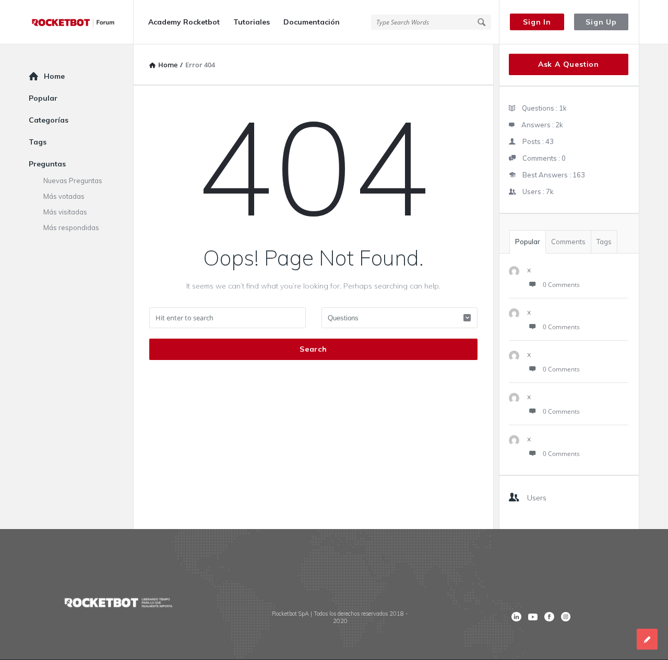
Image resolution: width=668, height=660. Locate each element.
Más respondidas (71, 227)
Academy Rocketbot (184, 22)
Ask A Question (568, 64)
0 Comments (561, 284)
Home (54, 76)
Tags (604, 241)
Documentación (311, 22)
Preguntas (47, 164)
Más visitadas (65, 212)
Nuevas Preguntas (72, 180)
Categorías (48, 120)
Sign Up (601, 22)
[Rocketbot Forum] (81, 22)
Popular (527, 241)
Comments (568, 241)
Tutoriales (251, 22)
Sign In (537, 22)
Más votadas (64, 196)
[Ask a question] (647, 639)
